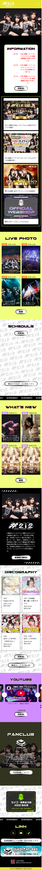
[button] (4, 694)
